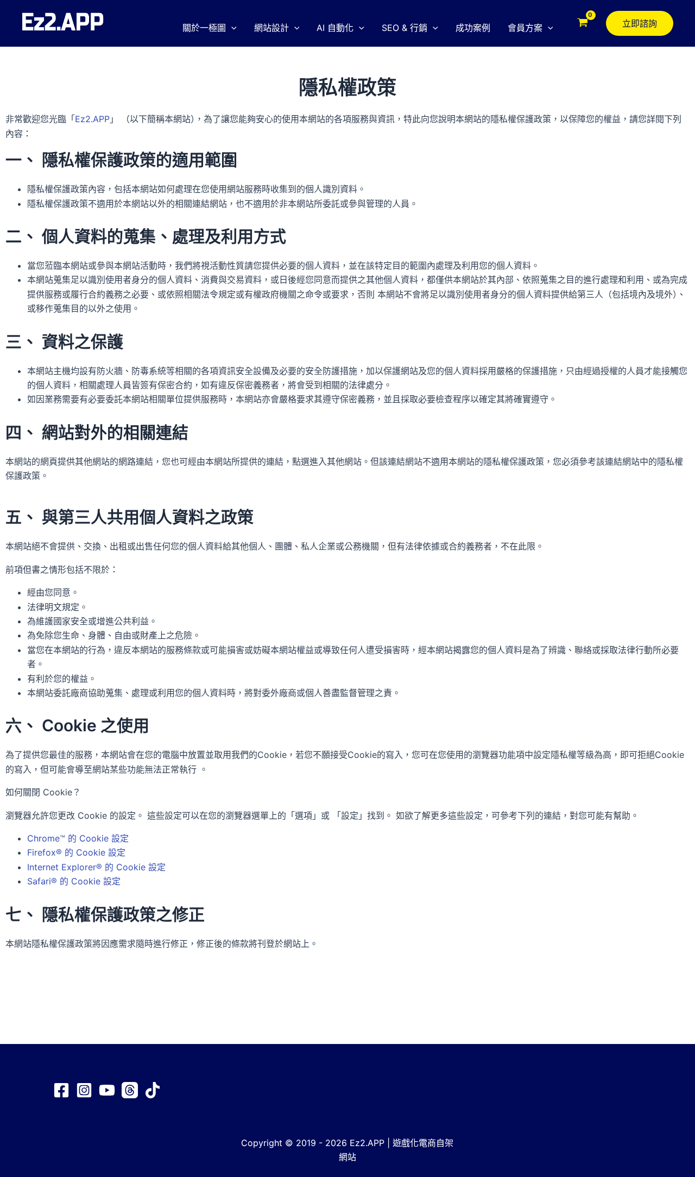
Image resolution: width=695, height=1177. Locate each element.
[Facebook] (61, 1090)
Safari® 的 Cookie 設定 (74, 881)
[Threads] (130, 1090)
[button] (231, 28)
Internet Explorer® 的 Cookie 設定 (96, 867)
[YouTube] (107, 1090)
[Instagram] (84, 1090)
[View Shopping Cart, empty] (582, 23)
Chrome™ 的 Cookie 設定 (78, 838)
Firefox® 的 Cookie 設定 (76, 852)
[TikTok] (152, 1090)
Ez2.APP (92, 118)
